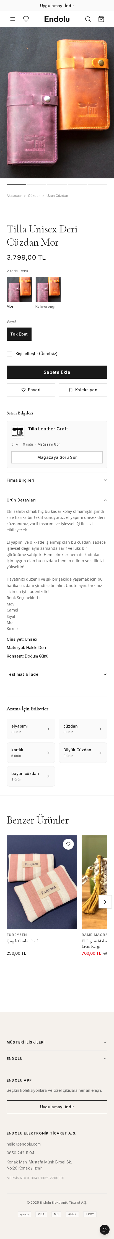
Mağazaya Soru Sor (57, 457)
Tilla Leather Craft (48, 428)
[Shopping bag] (101, 19)
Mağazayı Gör (49, 444)
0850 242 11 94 (20, 1152)
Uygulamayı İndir (57, 5)
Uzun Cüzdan (57, 196)
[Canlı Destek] (105, 1230)
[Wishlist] (26, 19)
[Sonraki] (105, 901)
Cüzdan (34, 196)
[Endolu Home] (57, 19)
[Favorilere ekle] (68, 844)
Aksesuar (14, 196)
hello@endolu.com (24, 1144)
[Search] (88, 19)
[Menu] (13, 19)
